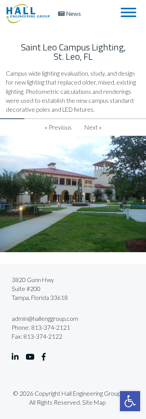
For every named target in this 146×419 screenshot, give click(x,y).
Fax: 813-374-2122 (37, 336)
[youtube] (30, 357)
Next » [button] (93, 127)
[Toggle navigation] (128, 13)
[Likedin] (15, 357)
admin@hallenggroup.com (45, 318)
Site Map (94, 402)
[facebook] (44, 357)
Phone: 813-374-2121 (41, 327)
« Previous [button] (58, 127)
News (73, 13)
